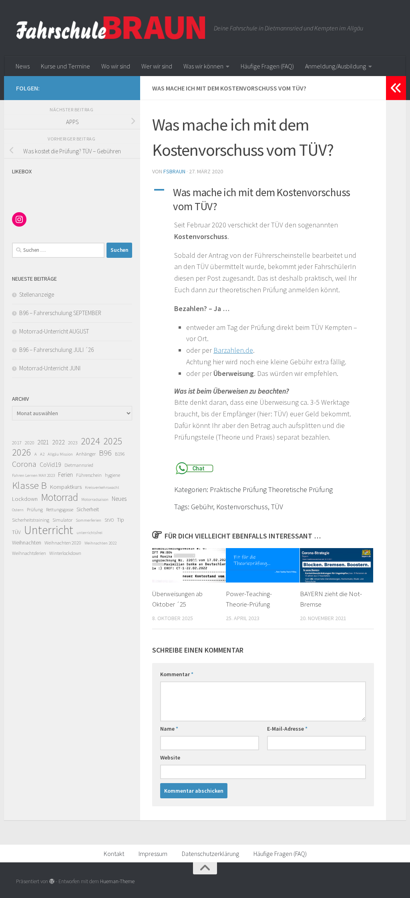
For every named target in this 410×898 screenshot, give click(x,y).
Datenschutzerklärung (210, 854)
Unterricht (48, 530)
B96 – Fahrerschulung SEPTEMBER (60, 313)
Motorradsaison (95, 499)
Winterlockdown (65, 553)
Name (169, 728)
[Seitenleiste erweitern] (396, 88)
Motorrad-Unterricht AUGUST (54, 331)
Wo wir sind (115, 66)
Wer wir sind (156, 66)
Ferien (65, 474)
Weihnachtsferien (29, 553)
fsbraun (174, 171)
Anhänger (86, 454)
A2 (42, 454)
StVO (109, 520)
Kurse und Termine (65, 66)
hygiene (112, 475)
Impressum (153, 854)
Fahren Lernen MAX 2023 (33, 475)
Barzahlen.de (233, 350)
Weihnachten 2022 (100, 543)
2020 (29, 443)
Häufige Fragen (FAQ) (267, 66)
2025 (113, 441)
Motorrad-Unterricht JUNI (49, 368)
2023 (73, 443)
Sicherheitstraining (30, 520)
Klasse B (29, 485)
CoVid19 (50, 464)
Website (170, 757)
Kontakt (114, 854)
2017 (17, 443)
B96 (105, 453)
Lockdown (25, 498)
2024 (90, 441)
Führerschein (89, 475)
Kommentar (176, 674)
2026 (21, 452)
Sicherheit (87, 509)
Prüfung (35, 509)
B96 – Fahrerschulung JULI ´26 (56, 350)
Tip (120, 519)
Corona (24, 464)
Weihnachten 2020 (62, 543)
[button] (263, 199)
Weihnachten (26, 542)
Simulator (62, 520)
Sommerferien (88, 520)
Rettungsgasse (59, 509)
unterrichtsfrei (89, 532)
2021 (43, 442)
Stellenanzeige (36, 294)
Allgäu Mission (60, 454)
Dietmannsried (78, 465)
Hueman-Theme (117, 881)
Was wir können (203, 66)
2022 (58, 442)
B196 (120, 454)
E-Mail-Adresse (287, 728)
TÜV (16, 532)
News (23, 66)
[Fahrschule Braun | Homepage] (111, 28)
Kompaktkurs (66, 486)
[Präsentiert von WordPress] (51, 881)
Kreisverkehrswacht (102, 487)
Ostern (18, 509)
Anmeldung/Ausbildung (335, 66)
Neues (119, 498)
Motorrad (59, 497)
